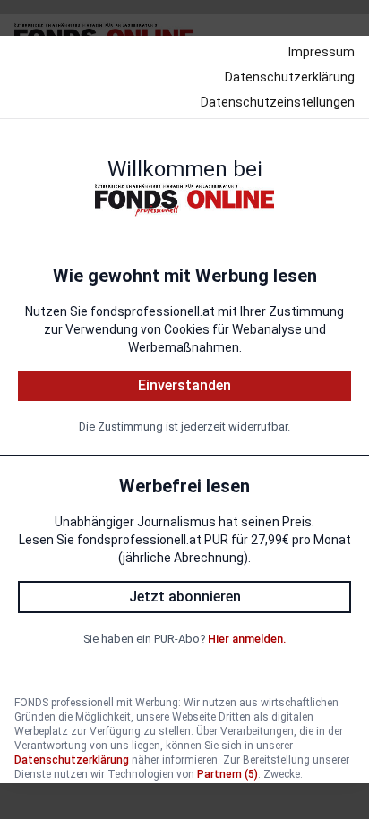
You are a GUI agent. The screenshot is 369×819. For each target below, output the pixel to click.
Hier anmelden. (247, 638)
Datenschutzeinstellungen (278, 102)
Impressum (321, 52)
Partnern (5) (227, 774)
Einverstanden (184, 385)
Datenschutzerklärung (290, 77)
